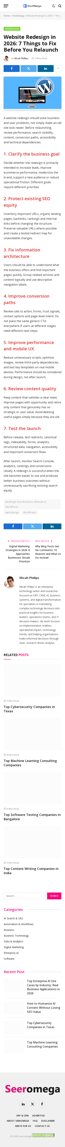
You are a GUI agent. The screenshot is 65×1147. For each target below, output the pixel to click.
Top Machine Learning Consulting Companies (42, 1044)
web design (12, 512)
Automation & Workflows (19, 924)
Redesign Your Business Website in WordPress (25, 504)
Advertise (38, 1115)
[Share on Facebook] (12, 68)
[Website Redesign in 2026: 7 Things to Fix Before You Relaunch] (32, 108)
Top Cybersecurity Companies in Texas (40, 1025)
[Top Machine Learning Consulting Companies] (32, 734)
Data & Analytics (13, 941)
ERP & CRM (23, 1115)
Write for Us (23, 1126)
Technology (18, 15)
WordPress (29, 512)
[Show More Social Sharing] (58, 68)
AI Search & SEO (13, 918)
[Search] (59, 6)
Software (9, 958)
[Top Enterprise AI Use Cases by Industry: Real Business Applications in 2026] (14, 985)
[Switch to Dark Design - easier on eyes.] (53, 6)
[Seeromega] (32, 6)
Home (7, 15)
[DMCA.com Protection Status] (43, 1136)
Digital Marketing (14, 947)
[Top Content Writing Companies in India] (32, 842)
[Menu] (6, 6)
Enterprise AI (11, 953)
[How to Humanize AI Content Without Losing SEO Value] (14, 1008)
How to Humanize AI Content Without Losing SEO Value (43, 1008)
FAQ (35, 1120)
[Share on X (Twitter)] (29, 68)
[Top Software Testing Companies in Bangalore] (32, 788)
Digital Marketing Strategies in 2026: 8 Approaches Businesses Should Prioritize (18, 554)
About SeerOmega (18, 1120)
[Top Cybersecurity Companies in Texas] (32, 680)
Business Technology (16, 935)
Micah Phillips (21, 58)
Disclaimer (48, 1120)
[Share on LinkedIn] (46, 68)
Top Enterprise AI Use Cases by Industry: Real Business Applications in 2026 (43, 987)
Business (9, 930)
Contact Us (42, 1126)
